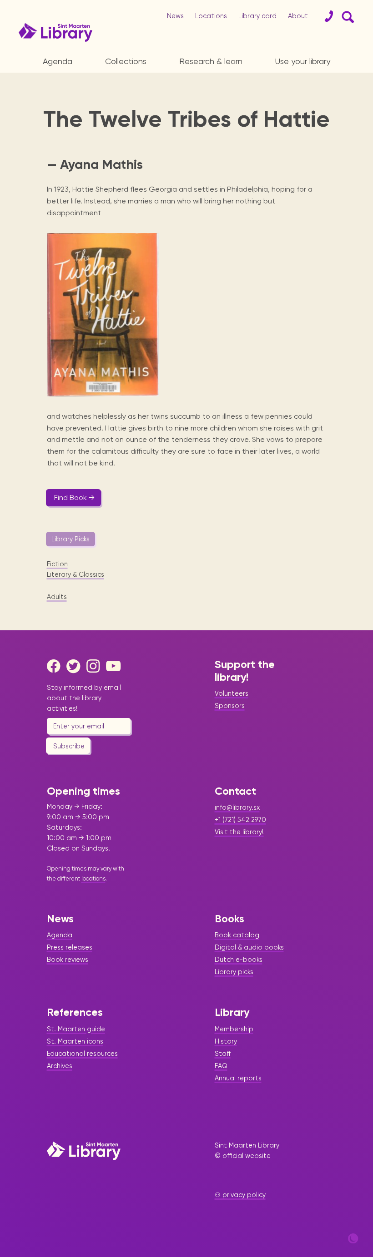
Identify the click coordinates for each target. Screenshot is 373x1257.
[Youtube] (115, 666)
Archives (59, 1065)
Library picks (234, 971)
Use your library (302, 61)
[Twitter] (75, 666)
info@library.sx (237, 807)
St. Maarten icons (75, 1041)
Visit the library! (239, 832)
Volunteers (231, 693)
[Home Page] (84, 1150)
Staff (223, 1053)
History (226, 1041)
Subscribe (69, 746)
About (298, 16)
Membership (234, 1029)
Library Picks (70, 539)
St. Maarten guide (76, 1029)
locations (93, 878)
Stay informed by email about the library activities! (84, 698)
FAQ (221, 1065)
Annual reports (238, 1078)
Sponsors (230, 705)
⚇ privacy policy (240, 1194)
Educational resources (82, 1053)
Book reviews (67, 959)
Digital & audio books (249, 947)
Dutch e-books (238, 959)
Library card (257, 16)
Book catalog (237, 935)
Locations (211, 16)
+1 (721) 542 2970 (240, 819)
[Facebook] (56, 666)
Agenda (57, 61)
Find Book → (74, 497)
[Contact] (325, 16)
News (175, 16)
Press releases (69, 947)
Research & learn (210, 61)
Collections (125, 61)
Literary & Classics (75, 574)
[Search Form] (346, 16)
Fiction (57, 564)
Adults (57, 596)
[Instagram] (95, 666)
